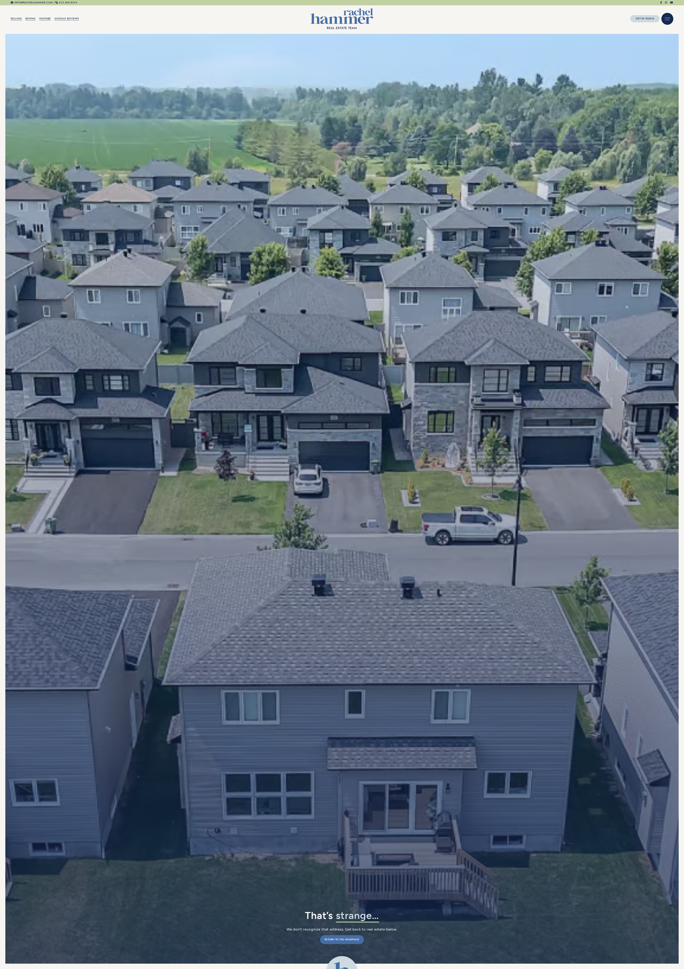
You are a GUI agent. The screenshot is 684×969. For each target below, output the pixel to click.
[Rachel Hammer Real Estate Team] (342, 18)
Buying (30, 18)
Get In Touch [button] (645, 18)
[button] (667, 19)
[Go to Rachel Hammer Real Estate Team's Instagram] (666, 2)
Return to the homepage (342, 939)
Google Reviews (67, 18)
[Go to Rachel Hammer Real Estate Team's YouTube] (671, 2)
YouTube (45, 18)
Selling (16, 18)
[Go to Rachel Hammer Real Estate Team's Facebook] (661, 2)
